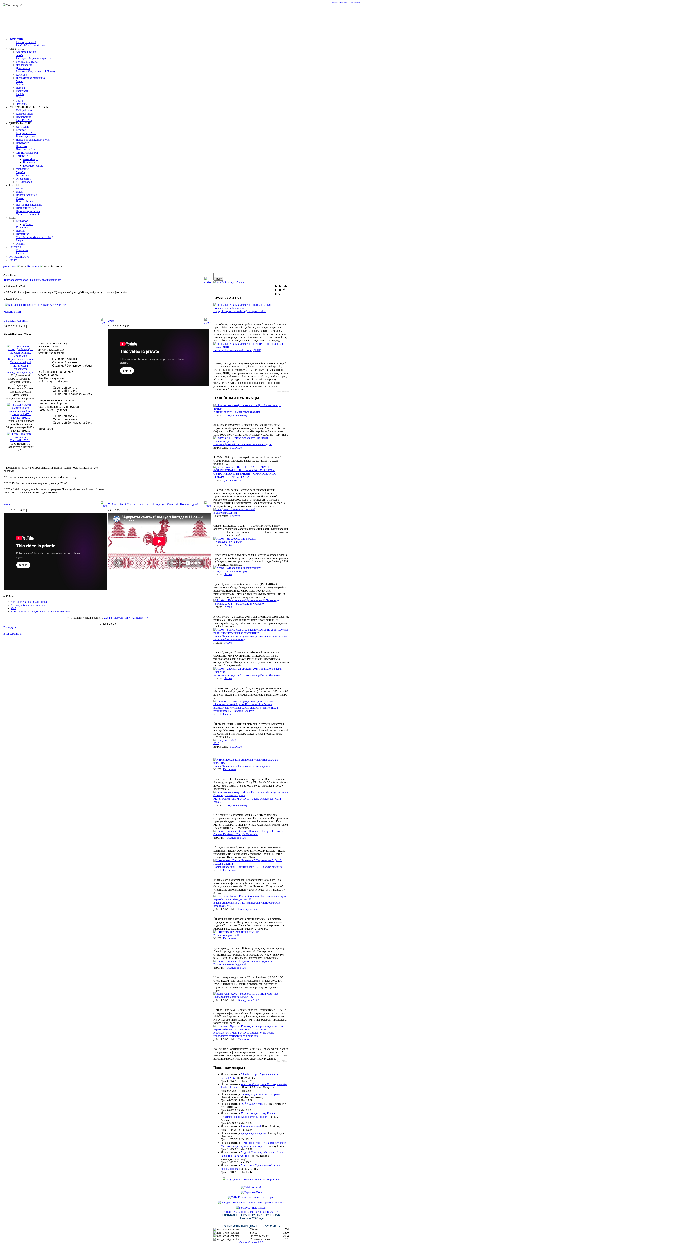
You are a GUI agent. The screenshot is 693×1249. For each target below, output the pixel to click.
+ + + (7, 504)
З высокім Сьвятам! (16, 320)
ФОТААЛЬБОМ (19, 256)
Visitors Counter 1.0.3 (251, 1242)
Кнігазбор (22, 220)
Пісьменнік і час (26, 207)
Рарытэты (22, 90)
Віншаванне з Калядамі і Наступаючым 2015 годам (42, 611)
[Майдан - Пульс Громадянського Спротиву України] (251, 1202)
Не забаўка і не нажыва (227, 541)
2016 (13, 608)
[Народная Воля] (251, 1192)
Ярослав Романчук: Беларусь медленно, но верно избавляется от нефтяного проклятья (243, 1034)
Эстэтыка (22, 103)
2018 (111, 320)
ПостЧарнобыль (33, 165)
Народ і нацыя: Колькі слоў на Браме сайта (239, 311)
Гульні (20, 198)
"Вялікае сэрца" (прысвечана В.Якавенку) (239, 603)
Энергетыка (23, 178)
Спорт (20, 97)
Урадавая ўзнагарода (253, 1133)
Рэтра (19, 240)
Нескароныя (23, 116)
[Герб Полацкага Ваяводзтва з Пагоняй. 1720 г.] (20, 440)
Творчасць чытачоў (28, 214)
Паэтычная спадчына (29, 204)
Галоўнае (236, 447)
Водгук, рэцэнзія (26, 194)
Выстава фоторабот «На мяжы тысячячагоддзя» (33, 279)
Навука (20, 87)
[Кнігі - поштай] (251, 1187)
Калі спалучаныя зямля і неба (29, 601)
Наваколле (22, 142)
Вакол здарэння (25, 136)
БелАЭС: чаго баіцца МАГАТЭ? (233, 996)
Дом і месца (23, 68)
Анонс (20, 188)
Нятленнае (22, 233)
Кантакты (15, 246)
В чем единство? (251, 1126)
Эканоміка (22, 175)
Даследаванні (24, 64)
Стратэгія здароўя (27, 152)
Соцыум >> (23, 155)
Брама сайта (16, 38)
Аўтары (28, 224)
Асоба (19, 55)
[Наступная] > (121, 617)
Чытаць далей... (13, 311)
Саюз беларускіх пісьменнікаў (34, 237)
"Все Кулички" (355, 2)
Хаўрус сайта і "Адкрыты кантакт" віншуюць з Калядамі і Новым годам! (153, 504)
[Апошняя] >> (139, 617)
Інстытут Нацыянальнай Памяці (36, 71)
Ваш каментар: (12, 633)
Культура (21, 74)
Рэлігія (20, 94)
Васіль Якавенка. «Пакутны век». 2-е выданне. (242, 766)
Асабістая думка (26, 51)
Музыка (21, 84)
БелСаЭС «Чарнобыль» (30, 45)
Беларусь (21, 129)
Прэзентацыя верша (28, 211)
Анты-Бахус (30, 159)
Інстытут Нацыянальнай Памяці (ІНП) (237, 350)
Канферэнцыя (24, 113)
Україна (20, 172)
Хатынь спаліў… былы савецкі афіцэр (237, 411)
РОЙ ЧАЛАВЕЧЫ (252, 1103)
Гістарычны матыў (27, 61)
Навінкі (20, 230)
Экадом (20, 243)
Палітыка (21, 146)
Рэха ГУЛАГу (24, 120)
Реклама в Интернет (339, 2)
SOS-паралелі (24, 181)
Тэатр (19, 100)
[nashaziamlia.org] (251, 1207)
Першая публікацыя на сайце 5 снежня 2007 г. (249, 1211)
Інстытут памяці (26, 42)
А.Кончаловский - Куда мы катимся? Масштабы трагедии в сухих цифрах (253, 1144)
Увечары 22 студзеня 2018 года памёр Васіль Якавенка (247, 675)
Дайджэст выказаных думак (33, 139)
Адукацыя (22, 126)
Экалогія (243, 1039)
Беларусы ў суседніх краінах (33, 58)
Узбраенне (22, 168)
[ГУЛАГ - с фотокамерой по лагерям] (251, 1197)
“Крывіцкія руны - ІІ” (226, 935)
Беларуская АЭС (26, 133)
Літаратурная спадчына (30, 77)
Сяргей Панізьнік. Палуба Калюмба (235, 834)
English (13, 259)
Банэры (20, 253)
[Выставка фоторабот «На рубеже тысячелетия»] (35, 304)
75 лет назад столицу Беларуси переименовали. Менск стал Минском (249, 1115)
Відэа (19, 191)
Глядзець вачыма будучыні (229, 964)
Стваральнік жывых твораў (230, 571)
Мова (19, 81)
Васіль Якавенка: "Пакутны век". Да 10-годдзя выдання (247, 866)
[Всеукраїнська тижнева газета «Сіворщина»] (251, 1179)
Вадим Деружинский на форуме (260, 1094)
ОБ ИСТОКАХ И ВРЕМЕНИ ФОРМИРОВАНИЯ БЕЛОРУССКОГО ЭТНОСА (244, 475)
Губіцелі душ (24, 110)
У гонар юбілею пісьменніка (28, 605)
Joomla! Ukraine (283, 392)
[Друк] (207, 278)
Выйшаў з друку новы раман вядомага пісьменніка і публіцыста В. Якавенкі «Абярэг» (245, 709)
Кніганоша (22, 227)
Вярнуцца (9, 627)
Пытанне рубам (25, 149)
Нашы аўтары (24, 201)
